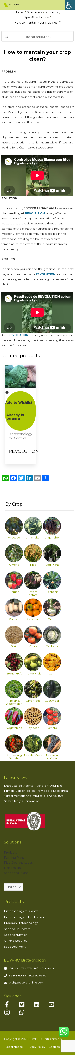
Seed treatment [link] (15, 946)
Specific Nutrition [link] (16, 934)
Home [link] (19, 12)
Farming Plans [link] (14, 857)
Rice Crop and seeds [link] (18, 862)
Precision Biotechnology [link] (21, 922)
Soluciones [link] (34, 12)
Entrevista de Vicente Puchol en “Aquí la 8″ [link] (33, 785)
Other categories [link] (15, 940)
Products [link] (51, 12)
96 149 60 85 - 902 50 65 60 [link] (28, 975)
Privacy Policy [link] (35, 1046)
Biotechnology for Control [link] (21, 911)
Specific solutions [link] (36, 17)
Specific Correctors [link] (17, 929)
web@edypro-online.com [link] (26, 982)
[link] (70, 5)
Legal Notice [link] (14, 1046)
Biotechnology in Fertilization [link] (24, 917)
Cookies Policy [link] (59, 1046)
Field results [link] (12, 868)
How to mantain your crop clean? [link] (37, 22)
